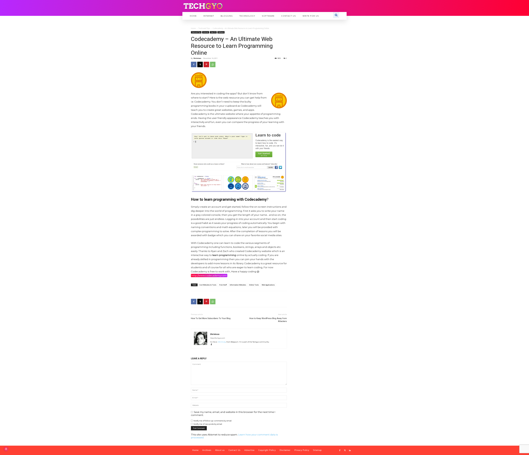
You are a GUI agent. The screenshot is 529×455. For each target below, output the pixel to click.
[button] (336, 15)
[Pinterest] (206, 64)
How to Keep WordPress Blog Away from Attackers (268, 319)
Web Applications (268, 285)
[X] (200, 64)
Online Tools (254, 285)
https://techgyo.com (217, 338)
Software (221, 32)
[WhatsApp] (212, 64)
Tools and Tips (204, 28)
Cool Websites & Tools (207, 285)
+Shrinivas (221, 342)
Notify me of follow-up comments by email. (213, 421)
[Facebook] (193, 64)
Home (193, 28)
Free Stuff (223, 285)
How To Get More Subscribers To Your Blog (210, 318)
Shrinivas (197, 58)
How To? (213, 32)
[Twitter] (344, 450)
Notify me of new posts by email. (208, 424)
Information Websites (238, 285)
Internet (205, 32)
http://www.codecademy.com (209, 275)
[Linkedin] (349, 450)
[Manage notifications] (6, 449)
